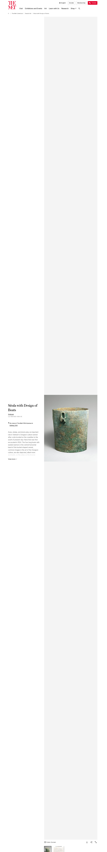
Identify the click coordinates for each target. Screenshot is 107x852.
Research (65, 9)
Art (45, 9)
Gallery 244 (14, 425)
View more (11, 459)
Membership (81, 3)
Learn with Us (54, 9)
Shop (73, 9)
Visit (21, 9)
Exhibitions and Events (33, 9)
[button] (70, 428)
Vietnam (11, 414)
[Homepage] (12, 5)
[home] (9, 14)
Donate (71, 3)
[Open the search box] (79, 8)
